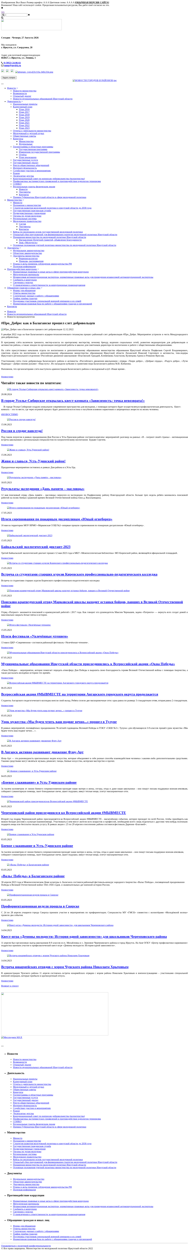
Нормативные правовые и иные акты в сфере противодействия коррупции (51, 272)
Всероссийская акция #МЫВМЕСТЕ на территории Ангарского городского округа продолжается (79, 694)
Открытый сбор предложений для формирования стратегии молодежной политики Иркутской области (65, 234)
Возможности (20, 93)
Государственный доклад (25, 162)
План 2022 (24, 125)
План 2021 (24, 122)
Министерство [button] (14, 200)
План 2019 (24, 117)
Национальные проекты (25, 104)
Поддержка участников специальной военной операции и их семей (47, 301)
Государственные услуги (25, 160)
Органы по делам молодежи (27, 216)
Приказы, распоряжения (31, 261)
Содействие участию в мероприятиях (32, 170)
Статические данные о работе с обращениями (36, 296)
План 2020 (24, 120)
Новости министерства (24, 90)
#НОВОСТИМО (9, 414)
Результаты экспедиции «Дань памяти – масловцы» (42, 489)
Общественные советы (24, 136)
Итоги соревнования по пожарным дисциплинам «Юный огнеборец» (56, 519)
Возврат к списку (10, 986)
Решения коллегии (28, 258)
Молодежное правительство (27, 221)
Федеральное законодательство (28, 250)
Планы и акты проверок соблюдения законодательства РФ (42, 264)
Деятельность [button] (14, 101)
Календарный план (22, 106)
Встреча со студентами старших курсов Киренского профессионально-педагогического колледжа (79, 574)
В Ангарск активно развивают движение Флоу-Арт (42, 752)
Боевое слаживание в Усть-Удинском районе (37, 846)
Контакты (24, 194)
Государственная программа (33, 149)
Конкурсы (18, 138)
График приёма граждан (25, 298)
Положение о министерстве (27, 205)
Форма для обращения (24, 290)
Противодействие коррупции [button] (22, 269)
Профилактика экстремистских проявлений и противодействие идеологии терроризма (57, 181)
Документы (25, 192)
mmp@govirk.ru (12, 65)
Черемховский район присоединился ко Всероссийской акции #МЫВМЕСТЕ (63, 813)
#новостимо (7, 376)
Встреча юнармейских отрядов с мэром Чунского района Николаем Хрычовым (64, 967)
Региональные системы (25, 218)
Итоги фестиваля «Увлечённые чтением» (34, 636)
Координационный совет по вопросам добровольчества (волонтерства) (49, 178)
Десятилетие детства (23, 176)
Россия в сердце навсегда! (22, 431)
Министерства (26, 141)
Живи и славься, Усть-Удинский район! (33, 461)
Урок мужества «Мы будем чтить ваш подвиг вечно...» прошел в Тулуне (59, 722)
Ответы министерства (24, 293)
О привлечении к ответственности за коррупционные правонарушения (49, 285)
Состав (22, 224)
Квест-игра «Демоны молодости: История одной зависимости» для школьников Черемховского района (84, 936)
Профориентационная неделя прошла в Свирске (40, 906)
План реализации (27, 157)
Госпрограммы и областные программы (33, 146)
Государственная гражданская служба (32, 210)
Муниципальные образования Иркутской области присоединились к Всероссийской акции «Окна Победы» (88, 664)
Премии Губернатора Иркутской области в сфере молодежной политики (49, 197)
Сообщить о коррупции (25, 280)
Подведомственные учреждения (29, 213)
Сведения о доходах (23, 282)
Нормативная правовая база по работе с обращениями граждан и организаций (52, 304)
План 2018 (24, 114)
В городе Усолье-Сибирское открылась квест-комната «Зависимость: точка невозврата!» (73, 401)
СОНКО (17, 184)
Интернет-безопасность (25, 168)
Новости (23, 189)
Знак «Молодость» (28, 242)
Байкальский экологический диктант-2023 (35, 547)
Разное (16, 173)
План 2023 (24, 128)
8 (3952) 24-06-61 (12, 63)
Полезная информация (24, 266)
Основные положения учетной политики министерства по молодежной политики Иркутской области (64, 245)
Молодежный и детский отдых (28, 133)
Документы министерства (26, 256)
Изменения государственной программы (39, 152)
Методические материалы (26, 274)
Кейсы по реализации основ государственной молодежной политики (48, 232)
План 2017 (24, 112)
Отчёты (23, 154)
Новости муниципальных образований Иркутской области (42, 98)
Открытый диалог (22, 96)
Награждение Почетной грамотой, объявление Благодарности (50, 240)
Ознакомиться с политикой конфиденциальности (26, 1245)
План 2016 (24, 109)
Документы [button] (13, 248)
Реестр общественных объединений (31, 165)
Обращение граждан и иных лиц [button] (24, 288)
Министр (17, 202)
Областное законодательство (27, 253)
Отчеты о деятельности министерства (32, 130)
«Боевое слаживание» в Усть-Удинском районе (39, 782)
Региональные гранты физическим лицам (34, 186)
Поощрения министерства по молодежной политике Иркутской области (49, 237)
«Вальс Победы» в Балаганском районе (33, 876)
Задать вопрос (9, 77)
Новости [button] (11, 88)
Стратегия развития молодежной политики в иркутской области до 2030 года (52, 208)
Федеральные (25, 144)
